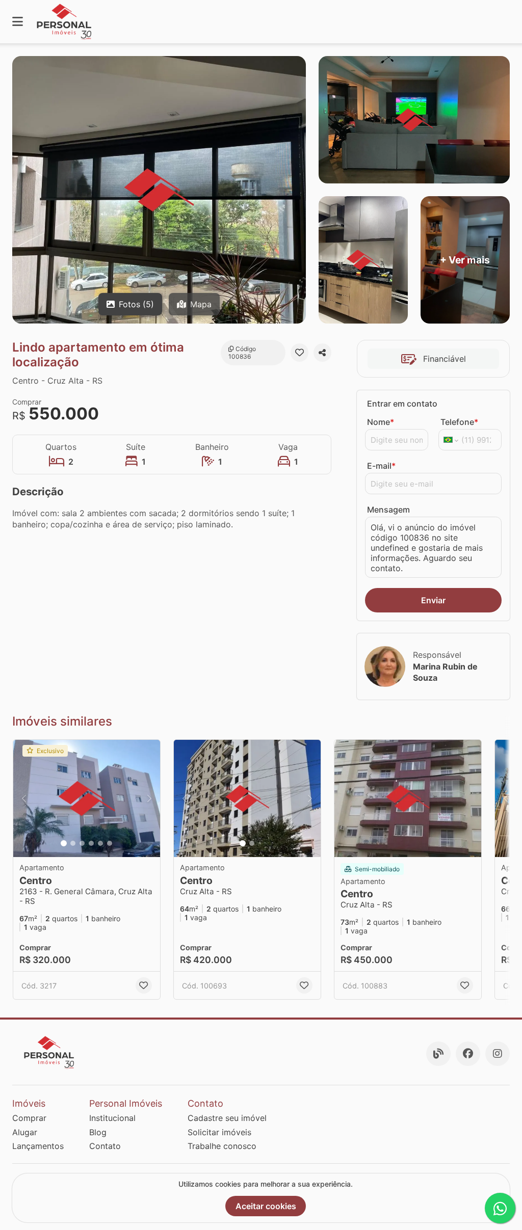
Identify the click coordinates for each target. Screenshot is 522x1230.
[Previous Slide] (24, 798)
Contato (105, 1146)
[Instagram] (497, 1053)
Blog (98, 1132)
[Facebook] (468, 1053)
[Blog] (438, 1053)
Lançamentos (38, 1146)
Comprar (29, 1118)
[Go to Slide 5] (100, 843)
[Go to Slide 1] (64, 843)
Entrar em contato (402, 403)
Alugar (24, 1132)
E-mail (381, 466)
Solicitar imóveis (219, 1132)
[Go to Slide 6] (109, 843)
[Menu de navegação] (17, 21)
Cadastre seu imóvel (227, 1118)
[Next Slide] (149, 798)
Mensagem (388, 509)
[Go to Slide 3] (82, 843)
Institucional (112, 1118)
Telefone (459, 422)
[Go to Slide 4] (91, 843)
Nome (380, 422)
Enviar (433, 600)
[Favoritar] (299, 352)
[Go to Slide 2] (72, 843)
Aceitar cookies (266, 1206)
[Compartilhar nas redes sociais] (322, 352)
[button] (86, 798)
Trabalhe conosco (222, 1146)
